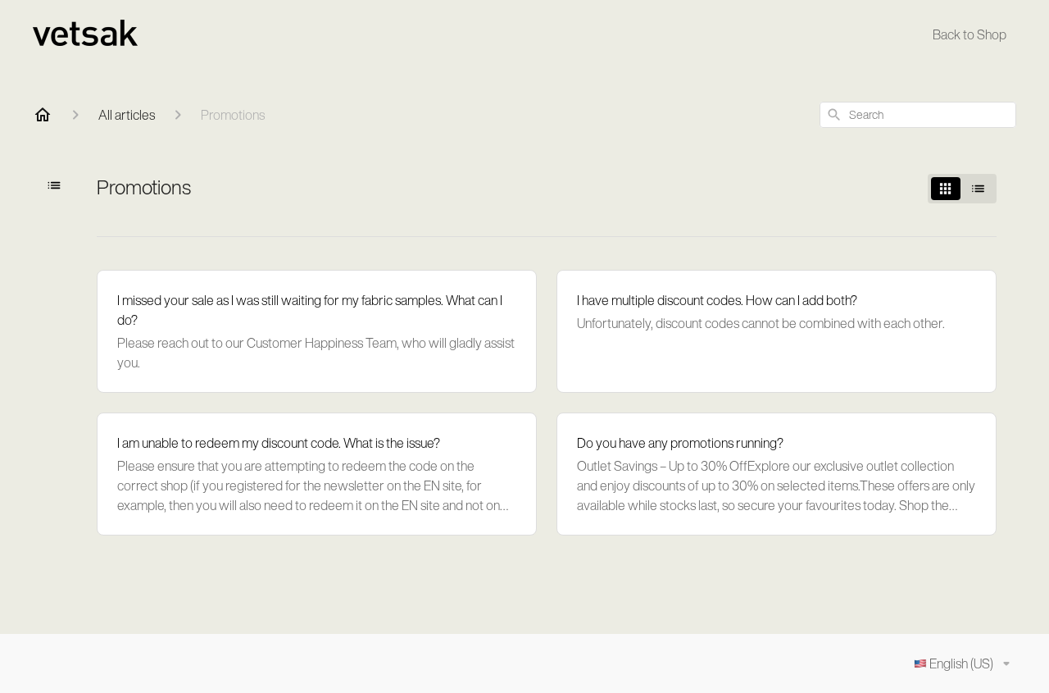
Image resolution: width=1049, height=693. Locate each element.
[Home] (42, 115)
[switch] (962, 188)
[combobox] (918, 115)
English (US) (961, 663)
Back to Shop (969, 34)
